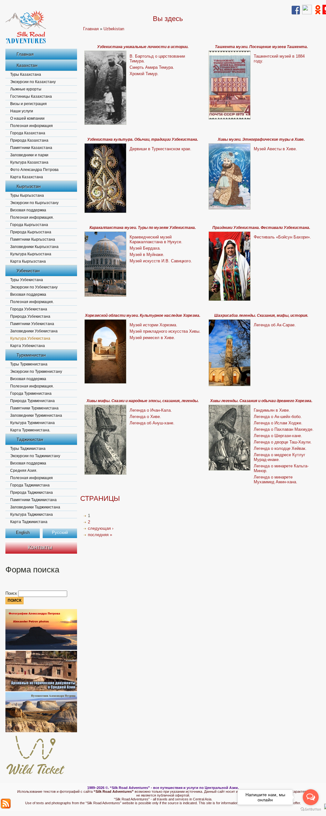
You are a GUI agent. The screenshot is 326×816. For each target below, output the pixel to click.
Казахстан (27, 65)
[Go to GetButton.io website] (311, 809)
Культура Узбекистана (30, 338)
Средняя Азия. (23, 470)
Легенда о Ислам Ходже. (278, 423)
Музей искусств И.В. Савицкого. (161, 261)
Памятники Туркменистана (34, 408)
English (23, 532)
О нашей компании (27, 118)
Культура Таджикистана (31, 514)
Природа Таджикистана (31, 492)
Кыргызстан (29, 186)
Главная (25, 54)
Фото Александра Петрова (34, 169)
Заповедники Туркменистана (36, 415)
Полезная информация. (32, 217)
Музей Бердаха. (145, 248)
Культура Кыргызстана (30, 254)
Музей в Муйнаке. (147, 254)
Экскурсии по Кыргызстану (34, 203)
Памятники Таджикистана (33, 500)
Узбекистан (28, 270)
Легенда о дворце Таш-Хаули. (283, 442)
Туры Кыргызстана (27, 195)
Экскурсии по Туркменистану (36, 371)
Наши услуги (21, 111)
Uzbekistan (113, 28)
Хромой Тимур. (144, 73)
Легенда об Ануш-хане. (152, 423)
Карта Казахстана (26, 177)
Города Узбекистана (28, 309)
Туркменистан (31, 355)
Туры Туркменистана (28, 364)
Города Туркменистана (31, 393)
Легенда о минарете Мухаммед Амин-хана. (275, 479)
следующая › (100, 528)
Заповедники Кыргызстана (34, 247)
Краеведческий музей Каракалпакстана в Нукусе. (156, 239)
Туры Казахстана (25, 74)
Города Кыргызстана (29, 225)
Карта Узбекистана (27, 346)
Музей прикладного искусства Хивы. (165, 331)
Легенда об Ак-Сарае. (275, 325)
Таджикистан (30, 439)
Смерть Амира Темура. (152, 67)
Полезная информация (31, 126)
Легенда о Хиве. (145, 416)
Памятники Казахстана (31, 147)
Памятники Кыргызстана (32, 239)
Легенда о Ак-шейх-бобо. (278, 416)
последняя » (100, 534)
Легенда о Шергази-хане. (278, 435)
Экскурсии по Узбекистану (34, 287)
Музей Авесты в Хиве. (275, 148)
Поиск (11, 593)
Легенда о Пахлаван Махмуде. (284, 429)
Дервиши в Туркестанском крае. (160, 148)
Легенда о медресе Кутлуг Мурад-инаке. (279, 457)
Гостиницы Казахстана (31, 96)
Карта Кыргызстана (28, 261)
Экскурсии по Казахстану (33, 82)
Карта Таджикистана (28, 522)
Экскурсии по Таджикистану (35, 456)
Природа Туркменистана (32, 401)
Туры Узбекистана (26, 280)
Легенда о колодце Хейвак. (280, 448)
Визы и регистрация (28, 104)
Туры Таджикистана (28, 448)
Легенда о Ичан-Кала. (151, 410)
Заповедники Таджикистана (35, 507)
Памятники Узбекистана (32, 324)
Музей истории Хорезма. (153, 325)
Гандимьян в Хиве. (272, 410)
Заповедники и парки (29, 155)
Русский (60, 532)
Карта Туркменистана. (30, 430)
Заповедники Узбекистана (34, 331)
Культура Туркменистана (32, 423)
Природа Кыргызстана (30, 232)
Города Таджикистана (30, 485)
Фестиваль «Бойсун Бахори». (282, 237)
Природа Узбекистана (30, 316)
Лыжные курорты (25, 89)
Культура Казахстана (29, 162)
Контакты (40, 547)
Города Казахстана (27, 133)
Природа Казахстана (29, 140)
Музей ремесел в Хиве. (152, 337)
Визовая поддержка (28, 210)
